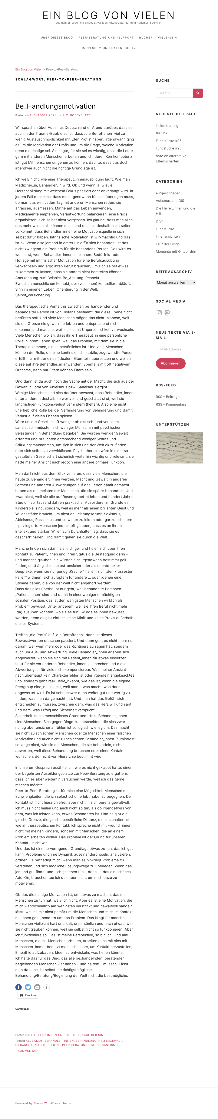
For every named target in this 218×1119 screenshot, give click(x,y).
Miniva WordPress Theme (52, 1103)
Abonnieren (171, 363)
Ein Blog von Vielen (109, 15)
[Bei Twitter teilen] (28, 987)
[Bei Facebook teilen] (18, 987)
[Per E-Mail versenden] (37, 987)
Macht (40, 1045)
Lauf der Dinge (95, 1035)
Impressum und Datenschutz (109, 48)
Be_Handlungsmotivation (55, 106)
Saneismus (111, 1045)
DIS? (159, 221)
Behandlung (86, 1040)
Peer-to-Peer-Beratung (67, 1045)
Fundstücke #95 (169, 148)
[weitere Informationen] (47, 988)
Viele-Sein (167, 37)
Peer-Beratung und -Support (106, 37)
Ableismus (34, 1040)
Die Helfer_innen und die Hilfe (54, 1035)
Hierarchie (24, 1045)
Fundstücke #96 (169, 141)
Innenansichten (168, 236)
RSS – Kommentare (171, 404)
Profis (94, 1045)
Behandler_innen (59, 1040)
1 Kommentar (26, 1050)
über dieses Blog (57, 37)
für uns (161, 133)
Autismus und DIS (170, 200)
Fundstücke (165, 229)
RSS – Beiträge (167, 397)
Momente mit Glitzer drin (176, 251)
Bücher (146, 37)
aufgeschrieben (168, 193)
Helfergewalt (110, 1040)
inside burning (167, 125)
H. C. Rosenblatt (76, 115)
